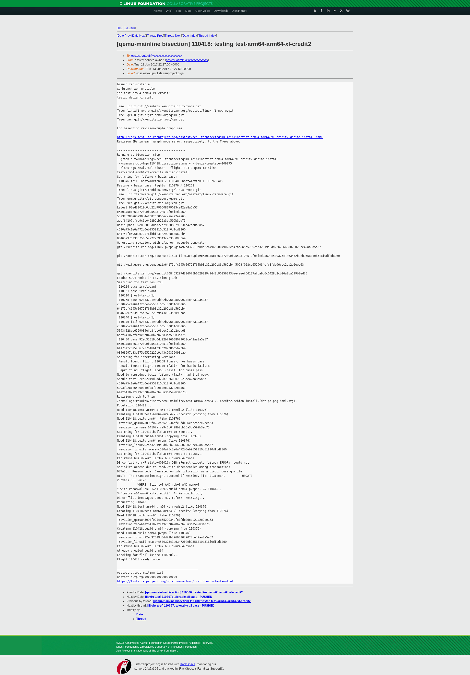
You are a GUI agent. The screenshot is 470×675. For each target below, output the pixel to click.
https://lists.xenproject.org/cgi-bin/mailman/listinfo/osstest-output (175, 581)
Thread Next (173, 35)
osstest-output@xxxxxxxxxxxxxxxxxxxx (156, 55)
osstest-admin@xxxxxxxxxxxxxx (187, 60)
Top (120, 28)
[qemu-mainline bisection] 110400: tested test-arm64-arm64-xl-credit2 (194, 592)
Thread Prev (155, 35)
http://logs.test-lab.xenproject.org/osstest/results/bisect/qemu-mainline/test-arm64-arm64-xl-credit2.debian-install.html (220, 137)
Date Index (190, 35)
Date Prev (124, 35)
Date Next (138, 35)
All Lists (130, 28)
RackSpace (187, 664)
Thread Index (207, 35)
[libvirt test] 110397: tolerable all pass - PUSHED (178, 597)
